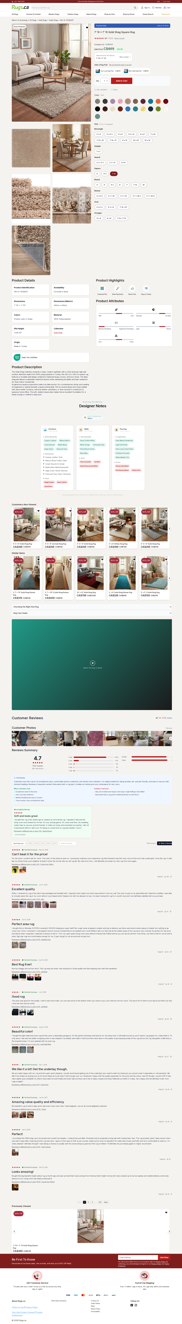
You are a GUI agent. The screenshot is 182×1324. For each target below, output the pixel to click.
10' (144, 185)
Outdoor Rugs (72, 14)
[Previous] (14, 528)
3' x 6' (123, 162)
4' (104, 185)
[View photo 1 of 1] (15, 1152)
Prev (79, 1202)
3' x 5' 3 (109, 134)
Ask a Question (102, 90)
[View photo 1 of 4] (15, 977)
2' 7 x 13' (123, 196)
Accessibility (95, 1311)
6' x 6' (109, 218)
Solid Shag (53, 20)
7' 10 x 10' (100, 140)
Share (115, 90)
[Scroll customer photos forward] (171, 738)
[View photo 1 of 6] (15, 904)
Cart (168, 8)
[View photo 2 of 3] (22, 1012)
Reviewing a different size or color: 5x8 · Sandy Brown (33, 831)
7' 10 (114, 174)
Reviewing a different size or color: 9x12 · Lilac (28, 899)
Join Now (164, 1257)
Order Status (95, 1303)
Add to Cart (121, 81)
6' (120, 185)
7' (127, 185)
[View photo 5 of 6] (45, 904)
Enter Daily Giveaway (58, 1301)
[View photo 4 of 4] (38, 977)
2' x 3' (99, 134)
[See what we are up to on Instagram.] (136, 1305)
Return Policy (95, 1309)
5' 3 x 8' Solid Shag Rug (22, 544)
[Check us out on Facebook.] (132, 1305)
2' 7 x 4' (113, 162)
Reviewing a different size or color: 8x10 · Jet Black (30, 1007)
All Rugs (15, 14)
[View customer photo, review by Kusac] (34, 738)
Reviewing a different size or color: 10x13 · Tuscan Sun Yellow (33, 1182)
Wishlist (158, 8)
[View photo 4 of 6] (38, 904)
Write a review (119, 38)
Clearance (165, 14)
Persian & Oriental (33, 14)
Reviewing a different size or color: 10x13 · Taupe (29, 1109)
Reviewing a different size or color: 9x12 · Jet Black (29, 972)
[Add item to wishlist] (38, 511)
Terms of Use (18, 1307)
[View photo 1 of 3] (15, 1012)
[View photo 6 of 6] (53, 904)
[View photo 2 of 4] (22, 977)
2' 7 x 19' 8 (150, 196)
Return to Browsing (19, 20)
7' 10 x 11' (113, 140)
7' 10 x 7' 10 (121, 218)
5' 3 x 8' (131, 134)
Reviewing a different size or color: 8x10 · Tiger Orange (31, 1147)
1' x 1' (98, 151)
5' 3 (105, 174)
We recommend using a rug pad (120, 65)
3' (97, 174)
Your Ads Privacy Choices (23, 1312)
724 (99, 1202)
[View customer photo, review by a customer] (19, 738)
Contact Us (95, 1301)
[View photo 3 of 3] (30, 1012)
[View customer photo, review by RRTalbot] (110, 738)
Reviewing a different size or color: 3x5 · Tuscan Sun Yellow (32, 864)
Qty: (97, 81)
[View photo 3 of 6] (30, 904)
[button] (87, 27)
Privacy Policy (161, 1262)
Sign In (147, 8)
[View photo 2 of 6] (22, 904)
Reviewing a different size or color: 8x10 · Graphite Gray (31, 939)
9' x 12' (124, 140)
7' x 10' (153, 134)
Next (106, 1202)
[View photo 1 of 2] (15, 869)
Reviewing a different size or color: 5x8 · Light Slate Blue (31, 1044)
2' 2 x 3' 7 (100, 162)
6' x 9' (142, 134)
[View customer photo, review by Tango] (49, 738)
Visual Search (148, 14)
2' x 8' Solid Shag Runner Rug (120, 592)
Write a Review (166, 843)
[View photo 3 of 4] (30, 977)
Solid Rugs (42, 20)
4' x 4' (99, 218)
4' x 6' (120, 134)
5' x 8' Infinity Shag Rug (118, 544)
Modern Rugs (54, 14)
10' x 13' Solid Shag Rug (86, 592)
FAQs (93, 1306)
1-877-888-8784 (19, 1)
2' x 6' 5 (99, 196)
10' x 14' (148, 140)
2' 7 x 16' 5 (137, 196)
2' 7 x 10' (111, 196)
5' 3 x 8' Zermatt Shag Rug (55, 544)
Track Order (166, 1)
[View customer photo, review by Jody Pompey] (95, 738)
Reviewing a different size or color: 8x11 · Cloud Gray (30, 1085)
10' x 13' (136, 140)
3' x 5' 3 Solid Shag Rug (150, 592)
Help (158, 1)
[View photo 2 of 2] (22, 869)
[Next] (169, 528)
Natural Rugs (91, 14)
